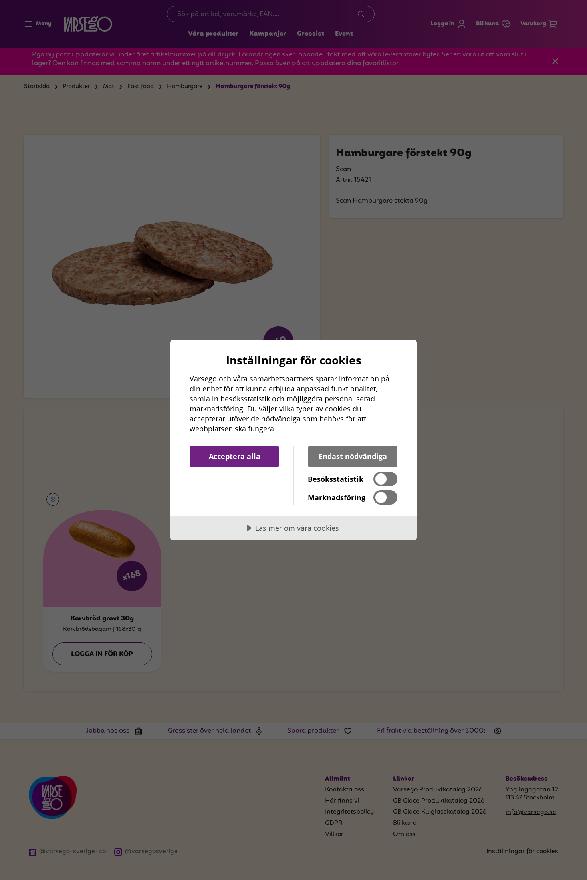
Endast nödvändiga (353, 456)
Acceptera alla (234, 456)
